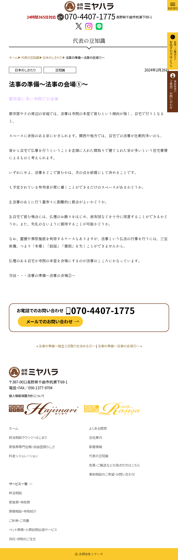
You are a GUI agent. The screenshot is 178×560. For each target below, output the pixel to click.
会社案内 (95, 437)
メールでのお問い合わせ (49, 321)
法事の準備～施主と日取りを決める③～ (67, 346)
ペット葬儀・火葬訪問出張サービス (33, 529)
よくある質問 (98, 428)
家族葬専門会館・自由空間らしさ (32, 446)
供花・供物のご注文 (22, 538)
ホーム (13, 428)
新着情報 (95, 446)
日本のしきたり (25, 70)
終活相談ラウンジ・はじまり (28, 437)
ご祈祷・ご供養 (19, 520)
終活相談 (15, 492)
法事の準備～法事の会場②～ (119, 346)
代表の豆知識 (98, 455)
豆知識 (60, 70)
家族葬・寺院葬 (19, 502)
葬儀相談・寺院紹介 (22, 511)
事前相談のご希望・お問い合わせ (112, 474)
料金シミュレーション (23, 455)
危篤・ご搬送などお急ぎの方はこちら (114, 465)
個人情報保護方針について (26, 395)
